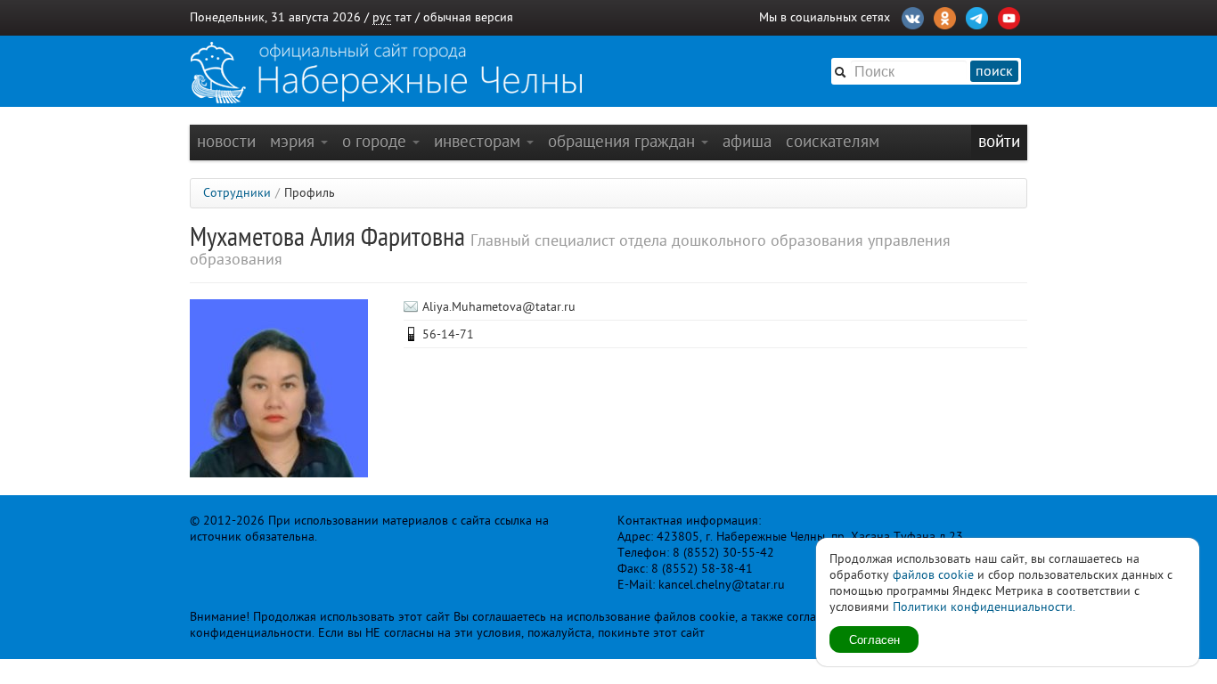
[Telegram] (977, 16)
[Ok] (945, 16)
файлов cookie (933, 575)
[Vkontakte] (913, 16)
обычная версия (468, 17)
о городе (376, 141)
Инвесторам (479, 141)
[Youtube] (1009, 16)
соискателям (832, 141)
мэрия (294, 141)
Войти (999, 141)
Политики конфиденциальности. (984, 607)
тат (403, 17)
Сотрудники (237, 193)
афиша (747, 141)
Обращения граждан (623, 141)
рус (381, 17)
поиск (994, 71)
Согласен (874, 639)
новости (226, 141)
